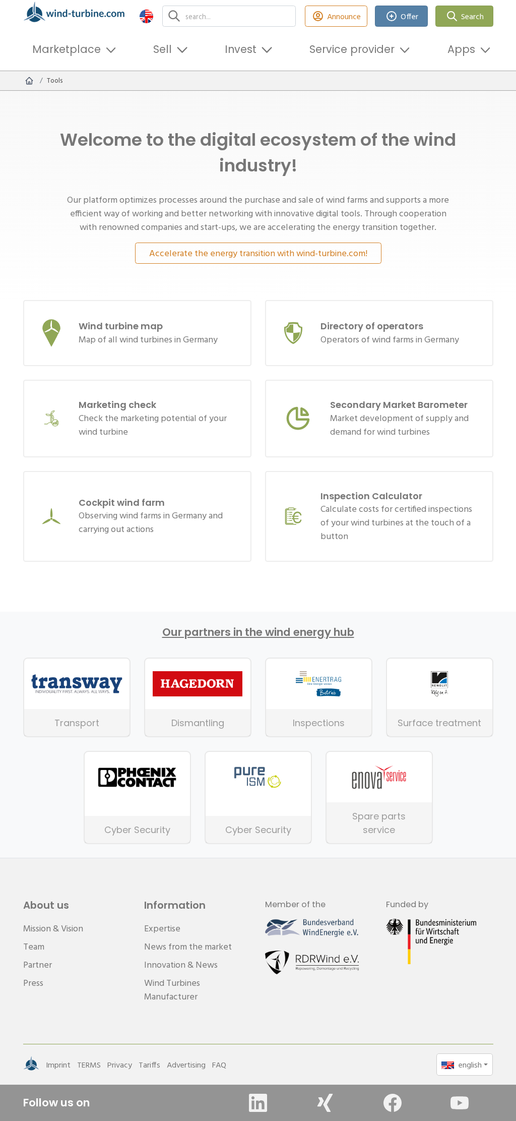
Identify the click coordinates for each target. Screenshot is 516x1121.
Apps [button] (461, 49)
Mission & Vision (53, 928)
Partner (37, 964)
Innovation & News (181, 964)
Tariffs (149, 1064)
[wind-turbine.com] (29, 81)
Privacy (119, 1064)
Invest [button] (240, 49)
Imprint (58, 1064)
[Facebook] (392, 1103)
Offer (409, 16)
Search (472, 16)
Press (33, 982)
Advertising (186, 1064)
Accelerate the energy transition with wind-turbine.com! (258, 253)
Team (33, 946)
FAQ (219, 1064)
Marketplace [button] (66, 49)
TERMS (89, 1064)
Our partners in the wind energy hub (258, 632)
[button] (146, 16)
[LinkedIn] (258, 1103)
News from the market (188, 946)
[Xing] (325, 1103)
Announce (344, 16)
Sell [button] (162, 49)
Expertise (162, 928)
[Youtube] (459, 1103)
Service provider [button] (352, 49)
